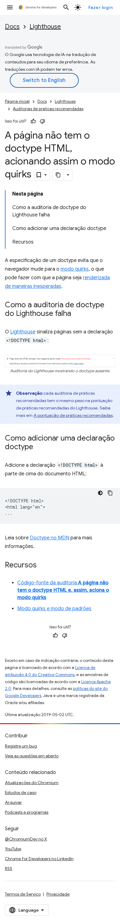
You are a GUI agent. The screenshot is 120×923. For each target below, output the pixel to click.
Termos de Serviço (23, 894)
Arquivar (13, 802)
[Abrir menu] (10, 7)
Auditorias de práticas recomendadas (48, 108)
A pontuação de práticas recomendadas (73, 415)
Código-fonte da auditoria (63, 590)
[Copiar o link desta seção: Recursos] (43, 565)
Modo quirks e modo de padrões (54, 609)
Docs (12, 26)
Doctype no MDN (49, 538)
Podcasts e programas (26, 812)
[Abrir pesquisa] (66, 7)
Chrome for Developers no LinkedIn (39, 858)
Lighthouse (45, 26)
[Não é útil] (42, 121)
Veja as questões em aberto (31, 756)
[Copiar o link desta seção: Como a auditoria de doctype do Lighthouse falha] (77, 314)
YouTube (13, 849)
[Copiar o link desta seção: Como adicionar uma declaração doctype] (39, 447)
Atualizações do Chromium (31, 782)
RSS (8, 868)
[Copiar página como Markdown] (58, 175)
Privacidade (58, 894)
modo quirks (75, 269)
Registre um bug (21, 746)
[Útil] (33, 121)
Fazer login (100, 7)
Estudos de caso (20, 792)
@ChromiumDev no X (26, 839)
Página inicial (17, 101)
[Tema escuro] (100, 493)
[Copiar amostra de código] (110, 493)
